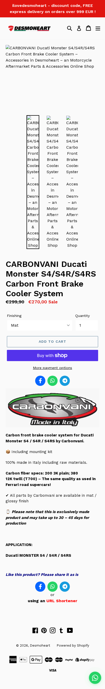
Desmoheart (40, 645)
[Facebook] (40, 381)
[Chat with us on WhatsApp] (95, 678)
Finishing (14, 316)
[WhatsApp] (52, 381)
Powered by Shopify (73, 645)
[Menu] (98, 28)
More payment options (52, 368)
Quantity (82, 316)
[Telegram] (65, 381)
